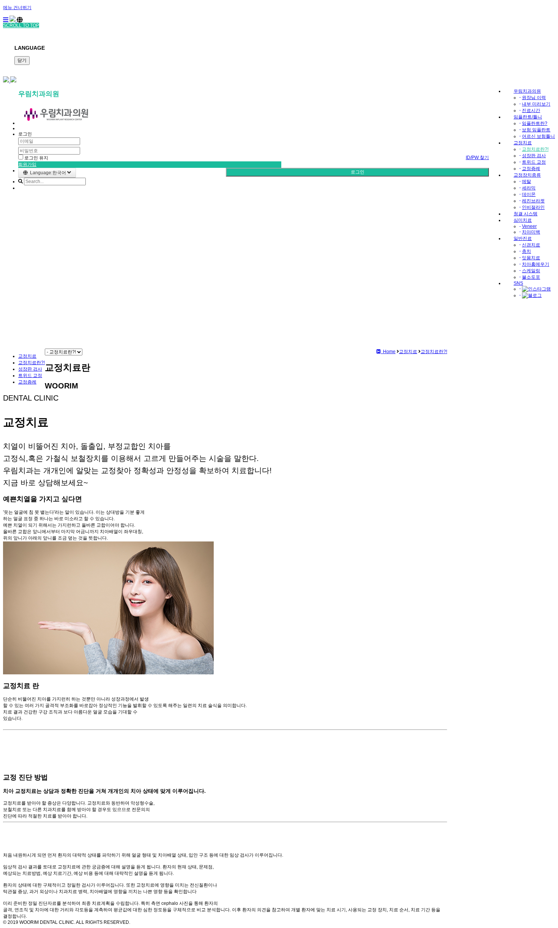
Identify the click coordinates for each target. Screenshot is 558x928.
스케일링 (531, 270)
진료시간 (531, 110)
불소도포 (531, 277)
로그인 (357, 172)
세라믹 (529, 188)
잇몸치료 (531, 257)
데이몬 (529, 194)
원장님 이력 (534, 97)
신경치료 (531, 245)
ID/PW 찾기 (477, 157)
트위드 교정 (534, 162)
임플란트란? (534, 123)
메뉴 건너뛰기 (17, 7)
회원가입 (27, 164)
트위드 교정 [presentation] (30, 375)
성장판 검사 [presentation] (30, 369)
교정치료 (27, 356)
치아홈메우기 (535, 264)
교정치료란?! (535, 149)
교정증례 (531, 168)
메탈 (526, 181)
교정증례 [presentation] (27, 382)
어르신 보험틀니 (538, 136)
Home (388, 351)
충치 (526, 251)
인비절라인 (533, 207)
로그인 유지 (35, 158)
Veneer (529, 226)
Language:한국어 (47, 172)
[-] (536, 289)
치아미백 (531, 232)
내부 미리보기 (536, 104)
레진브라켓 (533, 201)
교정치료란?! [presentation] (31, 362)
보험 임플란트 (536, 130)
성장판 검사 (534, 155)
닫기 (22, 60)
